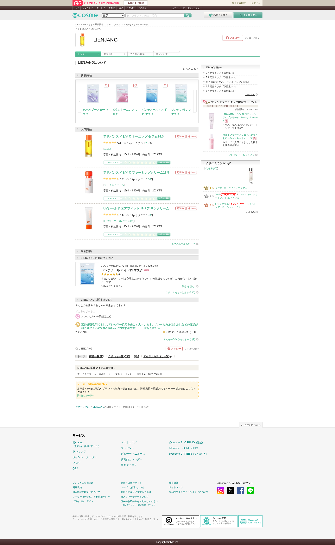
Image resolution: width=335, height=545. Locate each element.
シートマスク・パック (120, 374)
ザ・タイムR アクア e (235, 188)
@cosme (86, 444)
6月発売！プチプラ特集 (221, 86)
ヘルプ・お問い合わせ (132, 487)
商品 (108, 54)
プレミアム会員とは (83, 482)
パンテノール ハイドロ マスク (122, 270)
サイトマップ (176, 487)
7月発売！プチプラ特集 (221, 77)
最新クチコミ (129, 464)
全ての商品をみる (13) (183, 244)
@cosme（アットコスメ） (136, 407)
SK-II (217, 194)
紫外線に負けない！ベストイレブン (227, 81)
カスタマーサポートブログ (135, 496)
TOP (76, 8)
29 (154, 266)
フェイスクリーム (114, 184)
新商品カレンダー (131, 459)
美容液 (107, 149)
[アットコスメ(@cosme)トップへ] (85, 16)
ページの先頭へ (252, 424)
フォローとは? (192, 349)
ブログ (112, 8)
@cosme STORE (184, 448)
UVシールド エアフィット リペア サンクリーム (136, 208)
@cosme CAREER (188, 453)
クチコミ (137, 54)
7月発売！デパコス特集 (221, 73)
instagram (220, 490)
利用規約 (77, 487)
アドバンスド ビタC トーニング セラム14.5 (133, 136)
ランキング (87, 8)
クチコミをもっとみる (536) (180, 292)
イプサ (218, 188)
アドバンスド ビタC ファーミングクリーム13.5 (136, 172)
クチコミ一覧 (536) (119, 356)
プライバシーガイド (83, 501)
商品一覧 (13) (96, 356)
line (250, 490)
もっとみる (250, 94)
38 (149, 179)
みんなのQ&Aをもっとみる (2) (179, 339)
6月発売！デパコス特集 (221, 91)
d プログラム (222, 203)
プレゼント (127, 448)
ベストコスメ (193, 8)
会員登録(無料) (239, 3)
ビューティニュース (133, 453)
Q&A (120, 8)
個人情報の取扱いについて (86, 492)
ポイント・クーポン (85, 457)
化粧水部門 (211, 168)
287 (147, 143)
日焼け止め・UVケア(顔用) (119, 221)
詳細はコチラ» (85, 395)
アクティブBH (82, 407)
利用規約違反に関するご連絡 (136, 492)
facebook (240, 490)
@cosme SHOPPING (186, 442)
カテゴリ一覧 (178, 8)
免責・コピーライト (131, 482)
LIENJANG (85, 348)
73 (149, 215)
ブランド (101, 8)
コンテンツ (162, 54)
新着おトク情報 (136, 3)
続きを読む (188, 286)
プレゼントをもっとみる (241, 154)
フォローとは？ (252, 38)
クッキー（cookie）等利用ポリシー (91, 496)
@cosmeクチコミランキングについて (189, 492)
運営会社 (173, 482)
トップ (81, 54)
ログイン (256, 3)
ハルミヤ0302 (109, 265)
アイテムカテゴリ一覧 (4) (157, 356)
